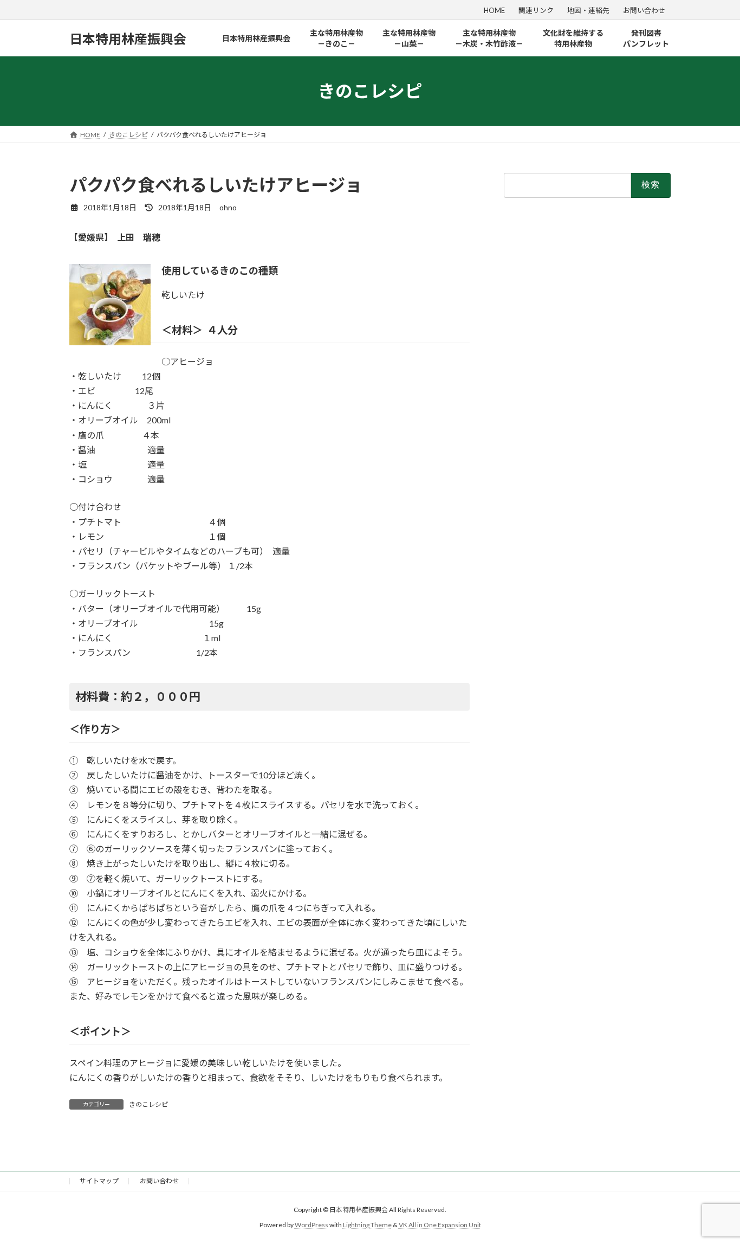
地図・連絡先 (588, 10)
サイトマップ (99, 1181)
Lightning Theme (367, 1225)
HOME (494, 10)
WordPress (311, 1225)
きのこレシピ (148, 1104)
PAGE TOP (713, 1196)
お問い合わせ (644, 10)
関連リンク (536, 10)
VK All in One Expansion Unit (440, 1225)
